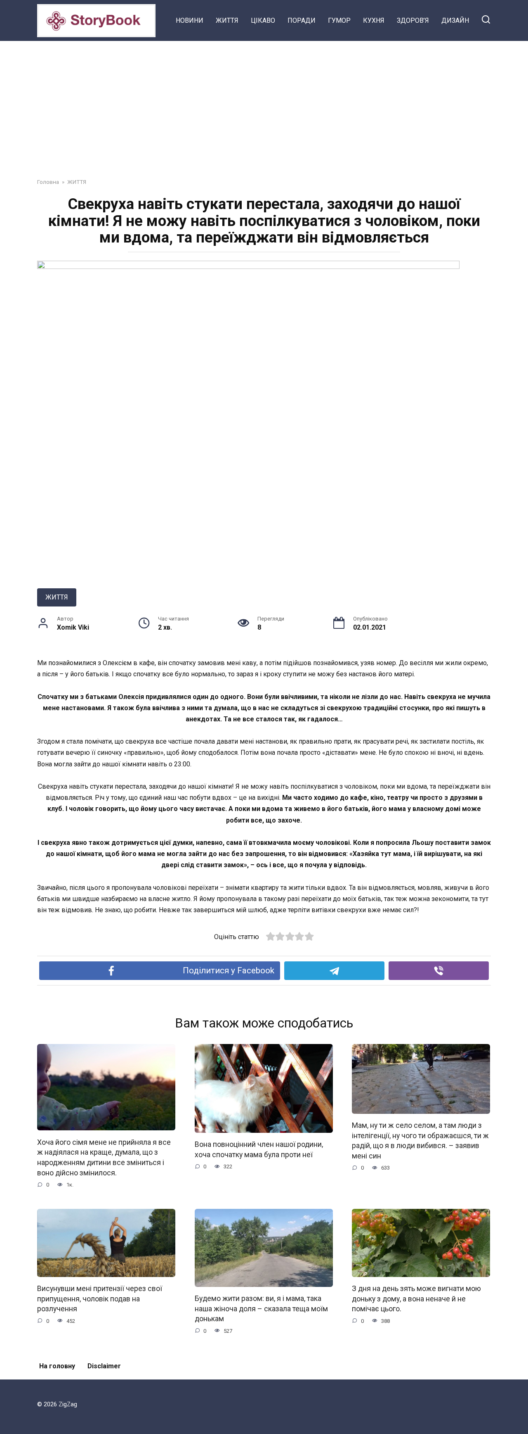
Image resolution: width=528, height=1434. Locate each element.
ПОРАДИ (302, 20)
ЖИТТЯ (227, 20)
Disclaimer (104, 1366)
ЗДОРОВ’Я (413, 20)
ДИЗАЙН (455, 20)
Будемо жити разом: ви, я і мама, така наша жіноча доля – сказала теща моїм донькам (261, 1308)
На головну (57, 1366)
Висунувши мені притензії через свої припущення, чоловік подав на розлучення (99, 1298)
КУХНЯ (373, 20)
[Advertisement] (264, 103)
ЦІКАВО (263, 20)
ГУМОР (339, 20)
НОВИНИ (189, 20)
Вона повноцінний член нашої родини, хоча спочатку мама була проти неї (259, 1149)
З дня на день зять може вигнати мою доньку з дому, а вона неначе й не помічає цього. (416, 1298)
